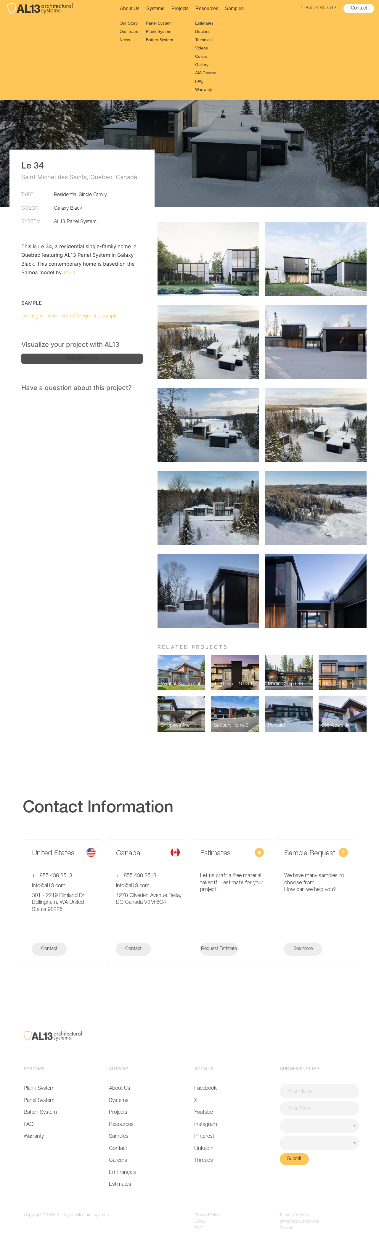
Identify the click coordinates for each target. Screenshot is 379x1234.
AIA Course (205, 72)
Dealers (202, 31)
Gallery (201, 64)
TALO (69, 273)
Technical (204, 39)
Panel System (159, 23)
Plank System (158, 31)
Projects (180, 8)
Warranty (203, 89)
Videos (201, 48)
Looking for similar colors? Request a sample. (70, 316)
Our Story (129, 23)
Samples (234, 8)
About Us (129, 8)
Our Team (129, 31)
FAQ (199, 81)
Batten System (159, 39)
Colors (201, 56)
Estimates (204, 23)
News (125, 39)
